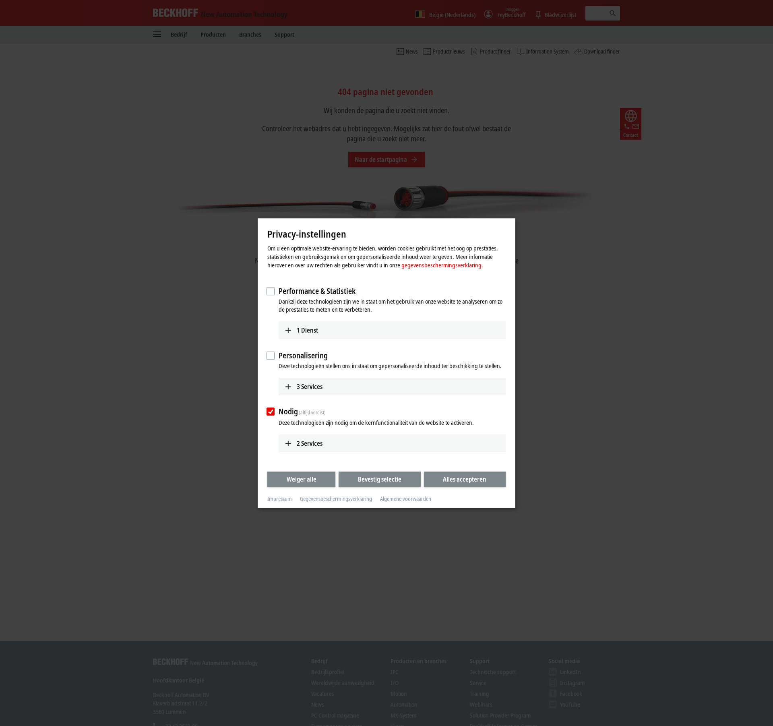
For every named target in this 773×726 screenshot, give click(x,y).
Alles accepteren (464, 479)
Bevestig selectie (379, 479)
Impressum (279, 499)
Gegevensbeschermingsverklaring (336, 499)
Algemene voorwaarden (405, 499)
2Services (309, 443)
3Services (309, 386)
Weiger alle (301, 479)
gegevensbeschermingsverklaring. (442, 265)
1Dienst (307, 330)
